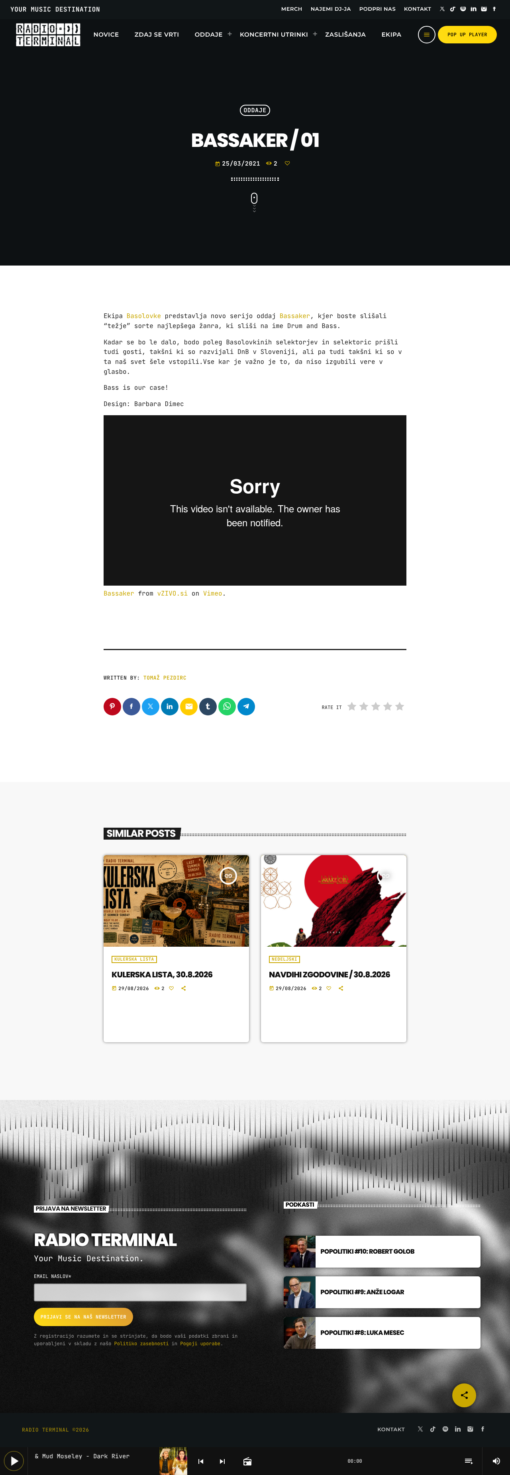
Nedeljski (284, 959)
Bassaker (295, 316)
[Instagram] (484, 9)
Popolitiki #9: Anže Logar (362, 1292)
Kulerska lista (134, 959)
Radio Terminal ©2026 (55, 1429)
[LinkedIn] (474, 9)
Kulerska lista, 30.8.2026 (162, 974)
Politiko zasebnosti (141, 1343)
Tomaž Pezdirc (164, 677)
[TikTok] (452, 9)
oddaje (255, 110)
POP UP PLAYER (467, 34)
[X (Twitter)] (442, 9)
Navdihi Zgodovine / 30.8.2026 (329, 974)
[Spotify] (463, 9)
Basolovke (144, 316)
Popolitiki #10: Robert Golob (367, 1251)
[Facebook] (494, 9)
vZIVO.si (172, 593)
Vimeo (212, 593)
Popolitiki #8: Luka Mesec (362, 1332)
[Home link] (48, 34)
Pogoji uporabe (200, 1343)
